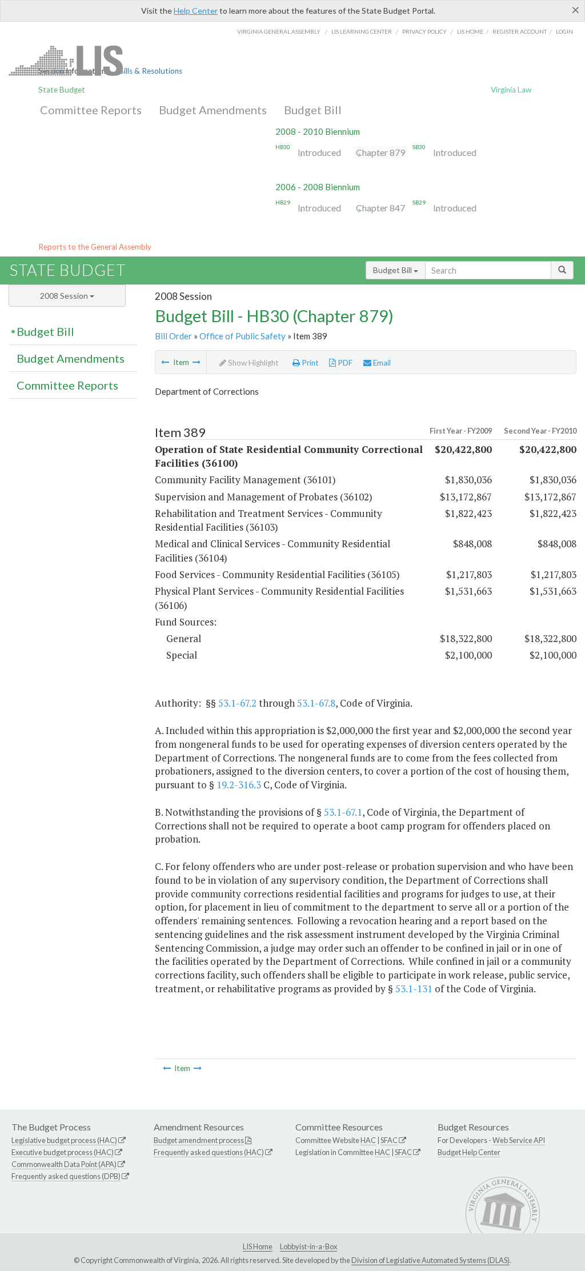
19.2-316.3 (239, 784)
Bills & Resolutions (150, 70)
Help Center (196, 10)
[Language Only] (165, 362)
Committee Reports (91, 110)
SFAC (389, 1140)
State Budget (61, 89)
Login (564, 31)
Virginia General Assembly (278, 31)
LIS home (470, 31)
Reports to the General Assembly (94, 246)
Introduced (319, 152)
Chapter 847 (380, 207)
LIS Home (258, 1246)
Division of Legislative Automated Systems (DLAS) (430, 1260)
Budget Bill (313, 110)
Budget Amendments (213, 110)
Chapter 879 (380, 152)
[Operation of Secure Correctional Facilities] (197, 362)
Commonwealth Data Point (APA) (64, 1164)
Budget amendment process (199, 1140)
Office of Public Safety (242, 336)
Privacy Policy (424, 31)
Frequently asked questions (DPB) (66, 1176)
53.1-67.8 (316, 702)
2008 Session (65, 295)
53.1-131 (413, 988)
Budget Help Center (469, 1152)
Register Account (519, 31)
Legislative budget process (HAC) (64, 1140)
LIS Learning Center (361, 31)
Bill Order (173, 336)
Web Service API (518, 1140)
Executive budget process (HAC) (62, 1152)
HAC (368, 1140)
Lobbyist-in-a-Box (308, 1246)
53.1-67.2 (237, 702)
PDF (344, 362)
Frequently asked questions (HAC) (209, 1152)
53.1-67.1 (343, 812)
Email (381, 362)
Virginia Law (511, 89)
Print (309, 362)
